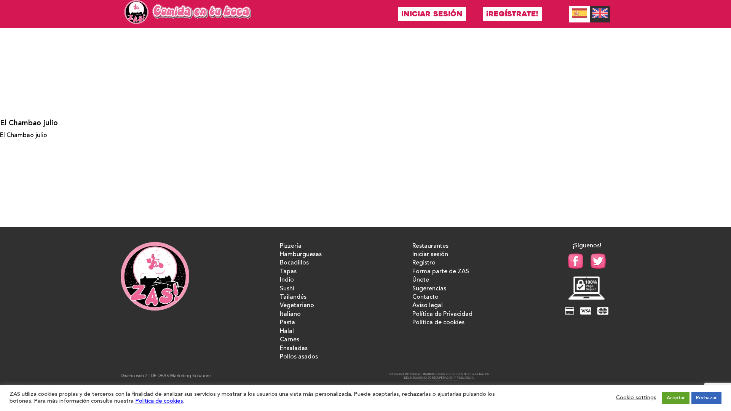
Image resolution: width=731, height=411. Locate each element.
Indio (287, 280)
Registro (424, 263)
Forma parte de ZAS (440, 272)
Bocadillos (294, 263)
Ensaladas (294, 349)
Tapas (288, 272)
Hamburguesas (301, 255)
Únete (420, 280)
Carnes (289, 340)
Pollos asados (299, 357)
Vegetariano (297, 306)
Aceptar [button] (676, 397)
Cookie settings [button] (636, 398)
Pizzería (291, 246)
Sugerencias (429, 289)
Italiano (290, 314)
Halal (287, 331)
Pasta (287, 323)
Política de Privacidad (442, 314)
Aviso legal (427, 306)
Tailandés (293, 297)
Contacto (425, 297)
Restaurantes (430, 246)
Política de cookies (438, 323)
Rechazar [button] (706, 397)
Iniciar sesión (432, 14)
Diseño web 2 (134, 376)
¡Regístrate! (512, 14)
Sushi (287, 289)
